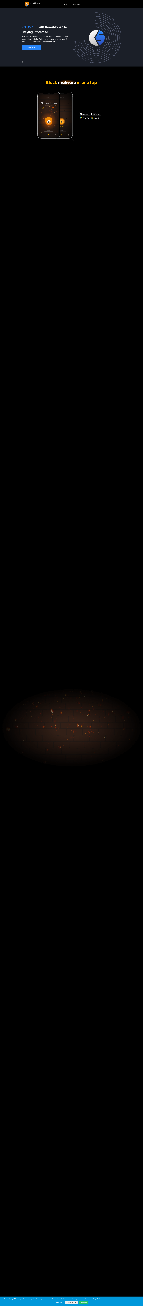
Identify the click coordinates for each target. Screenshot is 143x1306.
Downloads (76, 4)
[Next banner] (39, 62)
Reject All (59, 1302)
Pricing (65, 4)
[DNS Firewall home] (33, 4)
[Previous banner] (36, 62)
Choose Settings (71, 1302)
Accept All (84, 1302)
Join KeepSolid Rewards (35, 46)
